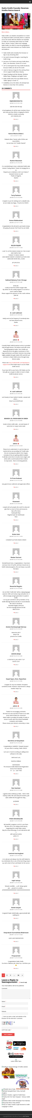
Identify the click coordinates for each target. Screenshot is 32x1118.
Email (3, 1006)
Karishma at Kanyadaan (16, 741)
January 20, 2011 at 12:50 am (16, 445)
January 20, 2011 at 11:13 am (16, 247)
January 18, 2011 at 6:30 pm (16, 559)
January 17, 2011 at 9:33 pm (16, 882)
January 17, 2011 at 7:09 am (16, 957)
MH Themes (26, 1116)
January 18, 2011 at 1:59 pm (16, 681)
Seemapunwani (9, 982)
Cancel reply (23, 982)
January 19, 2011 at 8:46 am (16, 503)
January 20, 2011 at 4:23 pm (16, 342)
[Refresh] (14, 1022)
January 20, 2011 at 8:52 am (16, 393)
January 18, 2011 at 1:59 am (16, 790)
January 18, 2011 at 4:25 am (16, 742)
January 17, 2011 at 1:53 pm (16, 909)
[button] (30, 1)
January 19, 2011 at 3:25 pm (16, 480)
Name (3, 1001)
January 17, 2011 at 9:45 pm (16, 855)
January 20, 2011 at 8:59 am (16, 315)
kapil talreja (16, 880)
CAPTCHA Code (6, 1030)
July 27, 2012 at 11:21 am (16, 135)
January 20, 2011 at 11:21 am (16, 222)
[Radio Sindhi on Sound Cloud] (23, 1049)
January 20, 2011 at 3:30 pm (16, 197)
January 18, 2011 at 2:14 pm (16, 656)
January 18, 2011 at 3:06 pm (16, 629)
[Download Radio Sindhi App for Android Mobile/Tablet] (19, 1045)
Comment (4, 988)
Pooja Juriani (16, 956)
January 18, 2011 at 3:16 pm (16, 708)
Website (4, 1011)
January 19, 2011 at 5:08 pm (16, 420)
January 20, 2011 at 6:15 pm (16, 103)
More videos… (6, 32)
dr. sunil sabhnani (16, 313)
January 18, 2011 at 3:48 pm (16, 588)
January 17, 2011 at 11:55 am (16, 934)
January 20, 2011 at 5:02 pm (16, 162)
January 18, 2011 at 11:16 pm (16, 536)
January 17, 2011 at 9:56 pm (16, 821)
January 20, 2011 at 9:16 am (16, 282)
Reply (16, 119)
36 (18, 975)
